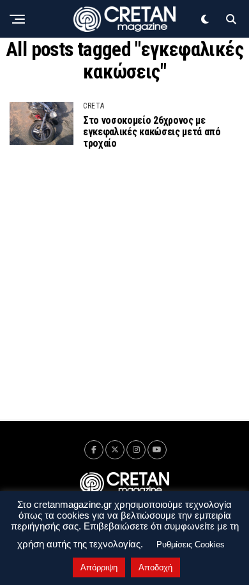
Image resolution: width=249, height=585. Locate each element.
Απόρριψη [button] (98, 567)
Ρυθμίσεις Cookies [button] (190, 544)
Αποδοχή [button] (155, 567)
